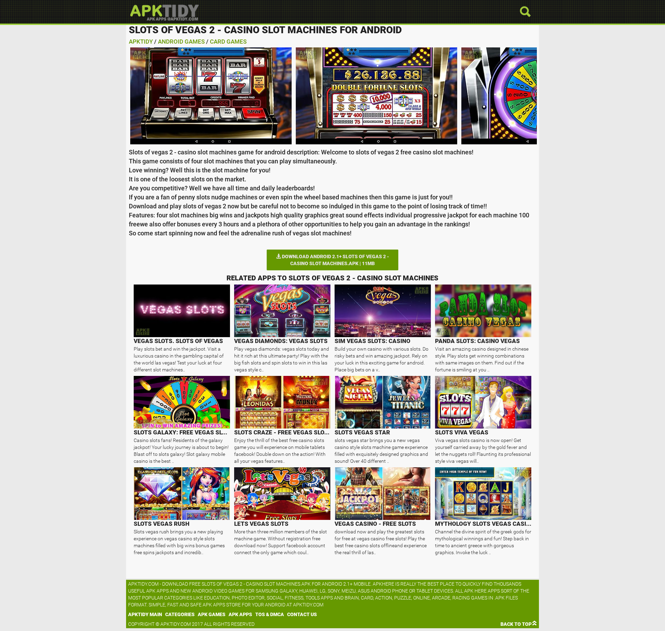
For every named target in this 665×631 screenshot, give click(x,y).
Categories (180, 614)
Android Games (181, 41)
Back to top (516, 624)
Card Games (228, 41)
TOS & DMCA (269, 614)
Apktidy (141, 41)
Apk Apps (240, 614)
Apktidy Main (145, 614)
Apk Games (211, 614)
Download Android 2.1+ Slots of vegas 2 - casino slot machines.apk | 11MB (335, 260)
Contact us (302, 614)
